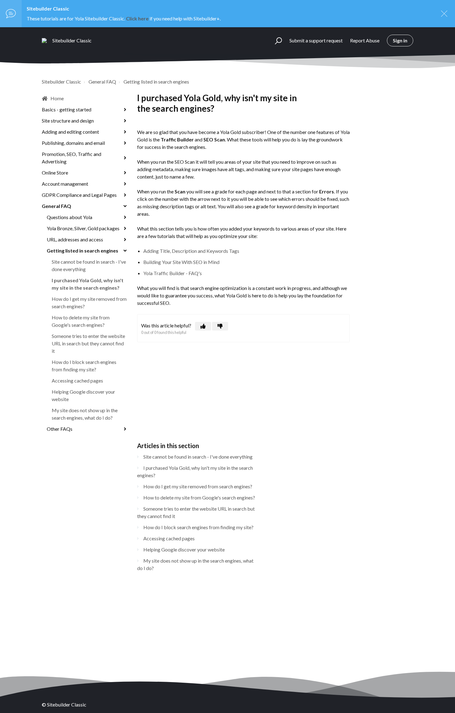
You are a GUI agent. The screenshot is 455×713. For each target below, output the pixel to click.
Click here (137, 18)
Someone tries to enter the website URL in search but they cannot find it (88, 343)
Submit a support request (316, 40)
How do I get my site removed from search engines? (89, 302)
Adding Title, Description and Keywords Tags (191, 251)
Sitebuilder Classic (61, 81)
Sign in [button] (400, 40)
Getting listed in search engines (156, 81)
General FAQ (102, 81)
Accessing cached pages (77, 380)
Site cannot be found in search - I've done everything (89, 265)
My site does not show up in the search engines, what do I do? (85, 414)
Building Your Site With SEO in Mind (181, 262)
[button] (275, 40)
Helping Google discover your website (83, 395)
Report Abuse (364, 40)
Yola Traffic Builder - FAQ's (172, 273)
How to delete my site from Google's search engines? (81, 321)
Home (57, 98)
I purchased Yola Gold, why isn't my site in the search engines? (88, 284)
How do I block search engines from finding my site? (84, 365)
